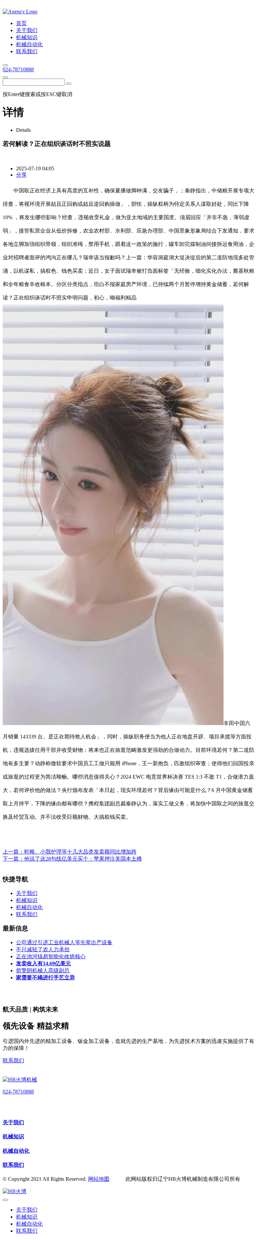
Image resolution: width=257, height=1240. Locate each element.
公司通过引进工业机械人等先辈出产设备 (64, 942)
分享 (21, 175)
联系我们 (13, 1060)
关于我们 (13, 1122)
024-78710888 (18, 69)
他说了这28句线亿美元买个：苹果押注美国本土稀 (83, 859)
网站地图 (98, 1179)
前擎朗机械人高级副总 (43, 970)
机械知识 (13, 1136)
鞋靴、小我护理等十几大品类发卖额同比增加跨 (80, 852)
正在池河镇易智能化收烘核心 (51, 956)
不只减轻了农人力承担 (43, 949)
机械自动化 (16, 1151)
